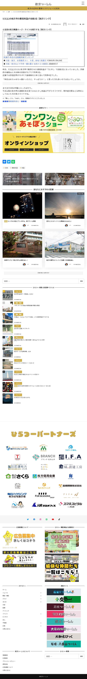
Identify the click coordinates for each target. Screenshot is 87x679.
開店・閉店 (6, 596)
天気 (6, 168)
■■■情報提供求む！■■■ (15, 101)
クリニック (6, 611)
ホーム (4, 590)
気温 (22, 168)
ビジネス (5, 617)
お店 (4, 605)
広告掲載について (8, 667)
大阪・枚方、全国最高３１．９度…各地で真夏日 (26, 60)
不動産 (4, 623)
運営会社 (5, 664)
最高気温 (15, 168)
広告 (4, 626)
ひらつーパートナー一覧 (10, 547)
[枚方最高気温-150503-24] (21, 43)
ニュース (5, 593)
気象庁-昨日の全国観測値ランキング (19, 57)
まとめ (4, 602)
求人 (4, 620)
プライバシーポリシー (9, 661)
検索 (81, 281)
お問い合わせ (6, 629)
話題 (83, 24)
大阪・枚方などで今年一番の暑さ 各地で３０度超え (27, 63)
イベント (5, 614)
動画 (4, 608)
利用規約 (5, 658)
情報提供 (5, 655)
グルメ (4, 599)
